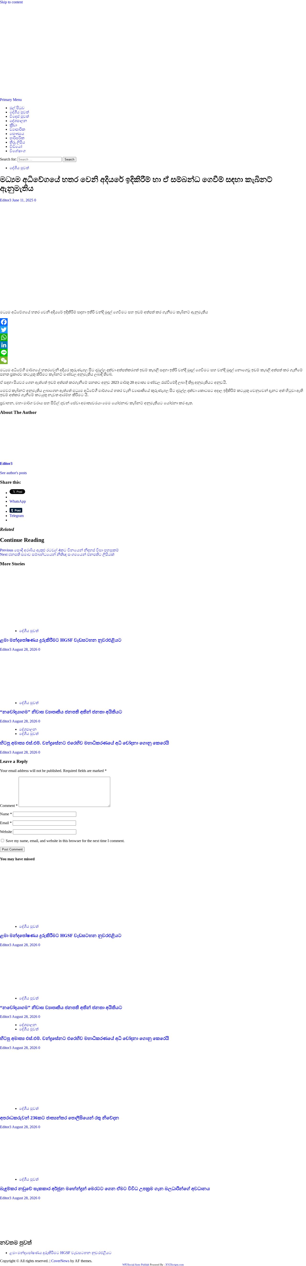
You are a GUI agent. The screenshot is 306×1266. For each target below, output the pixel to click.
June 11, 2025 (23, 200)
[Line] (153, 352)
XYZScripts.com (174, 1264)
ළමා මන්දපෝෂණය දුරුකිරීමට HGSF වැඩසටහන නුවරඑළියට (60, 640)
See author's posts (13, 473)
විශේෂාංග (18, 151)
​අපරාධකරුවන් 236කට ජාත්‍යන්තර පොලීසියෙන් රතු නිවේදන (59, 1117)
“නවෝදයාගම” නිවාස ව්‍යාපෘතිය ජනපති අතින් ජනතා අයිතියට (61, 711)
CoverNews (60, 1261)
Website (6, 832)
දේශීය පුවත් (19, 112)
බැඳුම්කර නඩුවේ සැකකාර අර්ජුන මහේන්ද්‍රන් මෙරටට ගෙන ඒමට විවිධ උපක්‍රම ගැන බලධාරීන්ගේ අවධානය (105, 1188)
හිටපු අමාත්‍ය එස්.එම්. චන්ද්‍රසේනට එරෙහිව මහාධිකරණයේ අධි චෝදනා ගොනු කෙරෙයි (84, 742)
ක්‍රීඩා (13, 125)
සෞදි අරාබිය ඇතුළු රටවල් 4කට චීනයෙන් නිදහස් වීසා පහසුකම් (59, 550)
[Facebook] (153, 322)
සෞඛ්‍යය (17, 134)
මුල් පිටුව (17, 108)
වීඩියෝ (16, 146)
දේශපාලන (18, 121)
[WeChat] (153, 360)
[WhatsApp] (153, 337)
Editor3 (6, 200)
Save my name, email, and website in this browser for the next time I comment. (65, 841)
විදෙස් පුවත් (19, 116)
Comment (9, 806)
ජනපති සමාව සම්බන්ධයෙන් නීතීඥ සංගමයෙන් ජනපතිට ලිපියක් (57, 554)
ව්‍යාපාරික (17, 129)
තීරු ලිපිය (17, 142)
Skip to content (11, 2)
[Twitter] (153, 329)
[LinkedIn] (153, 345)
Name (6, 814)
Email (6, 823)
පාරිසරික (17, 138)
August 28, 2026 (25, 649)
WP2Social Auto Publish (135, 1264)
